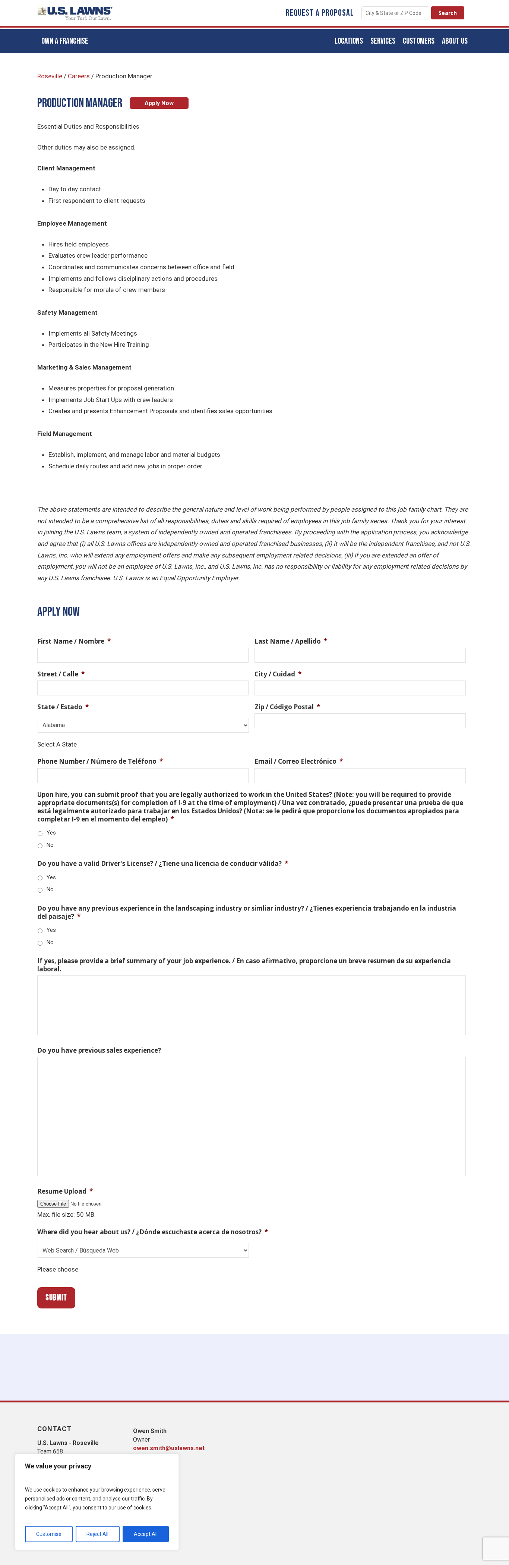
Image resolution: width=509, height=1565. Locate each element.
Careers (79, 76)
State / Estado (63, 707)
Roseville (49, 76)
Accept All (146, 1534)
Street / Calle (61, 674)
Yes (51, 832)
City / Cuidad (278, 674)
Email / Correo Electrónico (299, 761)
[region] (97, 1502)
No (50, 845)
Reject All (97, 1534)
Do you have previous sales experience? (99, 1050)
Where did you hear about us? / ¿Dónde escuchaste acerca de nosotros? (152, 1232)
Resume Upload (65, 1191)
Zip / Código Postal (287, 707)
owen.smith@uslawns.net (169, 1448)
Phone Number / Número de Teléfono (100, 761)
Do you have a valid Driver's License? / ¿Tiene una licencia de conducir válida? (162, 864)
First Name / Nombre (74, 641)
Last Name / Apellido (291, 641)
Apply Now (159, 103)
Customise (48, 1534)
